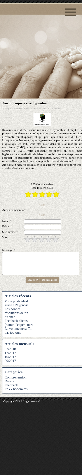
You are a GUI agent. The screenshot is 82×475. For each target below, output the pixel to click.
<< (40, 205)
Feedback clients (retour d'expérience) (19, 323)
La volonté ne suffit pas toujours (18, 330)
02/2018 (10, 349)
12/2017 (10, 353)
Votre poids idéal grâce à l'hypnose (16, 303)
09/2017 (10, 361)
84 (43, 205)
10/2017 (10, 357)
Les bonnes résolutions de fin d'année (16, 313)
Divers (9, 381)
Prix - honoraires (16, 389)
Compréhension (15, 377)
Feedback (11, 385)
